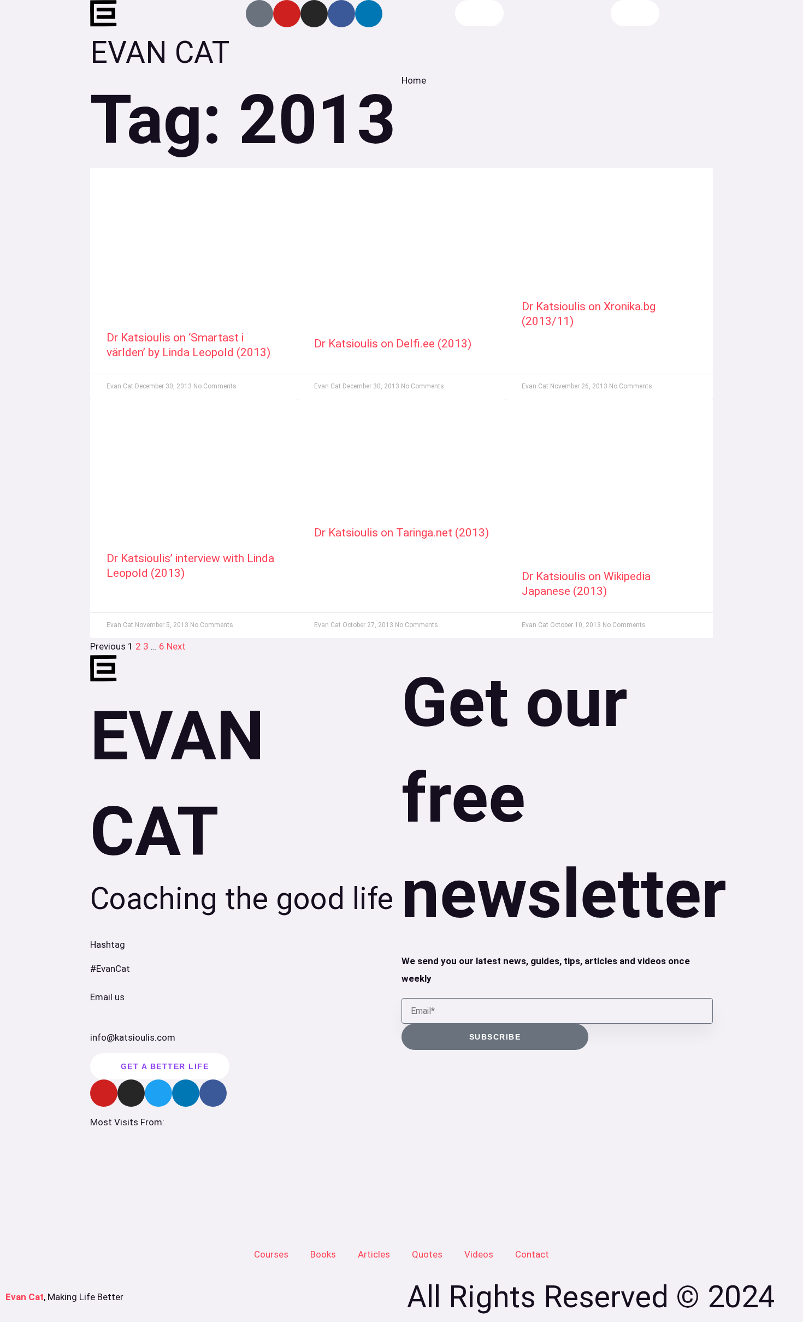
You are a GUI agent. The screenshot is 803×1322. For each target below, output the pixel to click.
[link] (194, 238)
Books (323, 1254)
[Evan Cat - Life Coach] (103, 13)
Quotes (427, 1254)
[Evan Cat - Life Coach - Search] (479, 13)
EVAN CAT (159, 52)
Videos (478, 1254)
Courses (271, 1254)
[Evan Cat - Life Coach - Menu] (635, 13)
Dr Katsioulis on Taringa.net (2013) (401, 532)
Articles (374, 1254)
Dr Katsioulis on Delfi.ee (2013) (392, 343)
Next (176, 646)
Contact (532, 1254)
